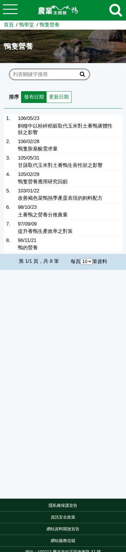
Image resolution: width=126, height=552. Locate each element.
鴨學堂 (26, 25)
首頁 (9, 25)
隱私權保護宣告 (63, 505)
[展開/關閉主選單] (10, 10)
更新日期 (59, 97)
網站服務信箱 (63, 540)
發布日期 (34, 97)
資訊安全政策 (63, 517)
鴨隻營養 (49, 25)
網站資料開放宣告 (63, 528)
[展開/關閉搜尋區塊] (115, 10)
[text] (45, 74)
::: (124, 506)
